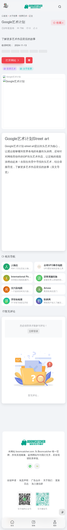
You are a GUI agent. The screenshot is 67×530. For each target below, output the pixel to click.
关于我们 (47, 480)
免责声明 (23, 480)
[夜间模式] (62, 512)
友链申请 (11, 480)
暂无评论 (10, 311)
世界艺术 (23, 15)
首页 (5, 15)
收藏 (59, 22)
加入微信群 (37, 483)
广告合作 (35, 480)
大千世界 (13, 15)
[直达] (31, 267)
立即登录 (33, 331)
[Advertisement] (33, 211)
